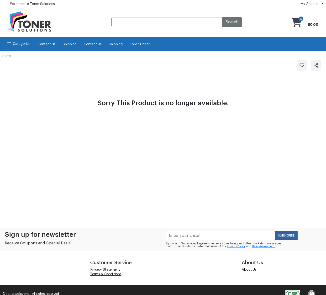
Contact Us (47, 44)
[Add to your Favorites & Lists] (302, 65)
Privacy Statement (105, 269)
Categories (21, 44)
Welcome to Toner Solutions (32, 4)
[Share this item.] (316, 65)
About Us (249, 269)
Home (6, 55)
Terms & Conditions (105, 274)
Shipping (70, 44)
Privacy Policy (236, 246)
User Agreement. (263, 246)
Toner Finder (140, 44)
